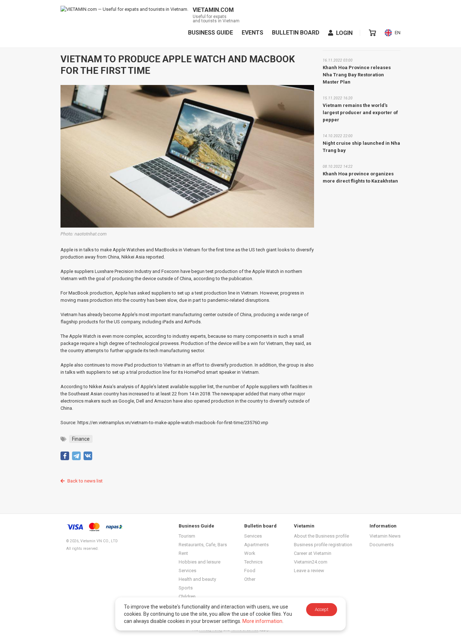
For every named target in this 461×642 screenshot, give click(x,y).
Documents (382, 544)
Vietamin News (385, 536)
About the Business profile (321, 536)
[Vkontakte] (88, 456)
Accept (321, 609)
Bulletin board (295, 33)
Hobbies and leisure (199, 562)
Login (344, 33)
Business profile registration (323, 544)
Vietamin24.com (310, 562)
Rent (183, 553)
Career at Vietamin (312, 553)
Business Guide (210, 33)
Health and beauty (197, 579)
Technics (253, 562)
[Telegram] (76, 456)
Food (249, 570)
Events (252, 33)
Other (249, 579)
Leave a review (309, 570)
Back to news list (85, 481)
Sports (186, 588)
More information (262, 621)
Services (187, 570)
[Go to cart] (372, 32)
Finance (81, 439)
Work (249, 553)
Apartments (256, 544)
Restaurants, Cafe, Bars (203, 544)
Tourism (187, 536)
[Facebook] (65, 456)
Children (187, 596)
